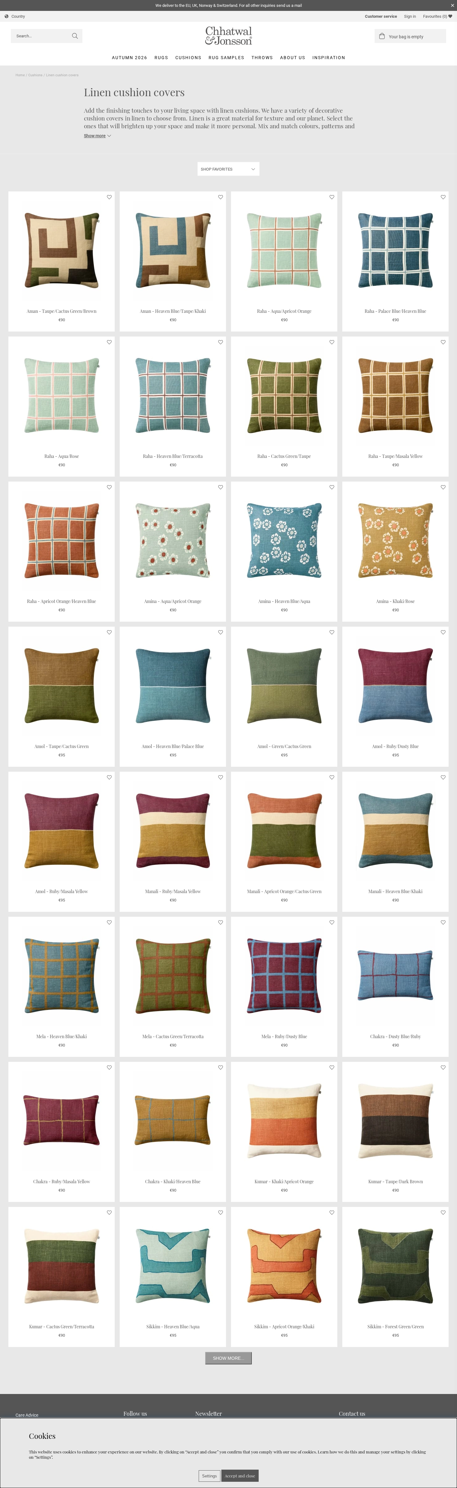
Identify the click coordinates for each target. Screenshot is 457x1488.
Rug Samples (226, 57)
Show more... (228, 1358)
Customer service (381, 16)
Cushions (188, 57)
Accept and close (240, 1475)
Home (20, 75)
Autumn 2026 (129, 57)
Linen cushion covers (62, 75)
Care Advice (27, 1415)
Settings (209, 1476)
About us (292, 57)
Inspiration (328, 57)
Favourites (435, 16)
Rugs (161, 57)
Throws (262, 57)
